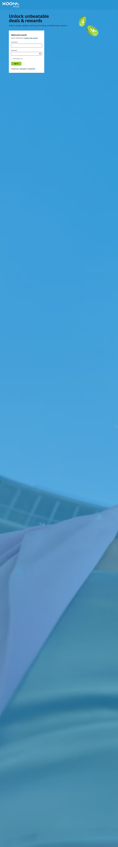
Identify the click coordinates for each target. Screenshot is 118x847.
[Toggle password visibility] (40, 54)
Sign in (16, 63)
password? (31, 69)
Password (14, 50)
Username (14, 42)
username (23, 69)
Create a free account (31, 38)
